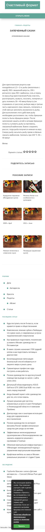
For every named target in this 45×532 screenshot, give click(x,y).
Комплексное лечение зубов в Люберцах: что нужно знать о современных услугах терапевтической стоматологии (24, 333)
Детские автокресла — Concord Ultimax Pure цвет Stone (24, 474)
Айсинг (13, 303)
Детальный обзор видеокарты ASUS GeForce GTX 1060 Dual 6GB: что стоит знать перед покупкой (23, 387)
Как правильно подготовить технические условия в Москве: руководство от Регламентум (24, 342)
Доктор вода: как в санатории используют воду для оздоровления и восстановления (24, 416)
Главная (18, 25)
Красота (10, 294)
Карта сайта (3, 527)
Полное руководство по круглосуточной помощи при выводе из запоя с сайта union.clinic (24, 378)
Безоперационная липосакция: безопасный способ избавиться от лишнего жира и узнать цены (21, 361)
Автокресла (15, 288)
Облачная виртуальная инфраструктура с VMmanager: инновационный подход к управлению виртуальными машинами (25, 447)
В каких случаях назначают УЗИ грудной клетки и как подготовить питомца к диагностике (24, 352)
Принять (21, 526)
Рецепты (26, 25)
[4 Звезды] (32, 151)
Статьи (10, 309)
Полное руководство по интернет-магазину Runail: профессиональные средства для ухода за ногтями (23, 426)
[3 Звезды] (29, 151)
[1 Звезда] (24, 151)
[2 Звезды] (27, 151)
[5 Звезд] (35, 151)
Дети (9, 283)
